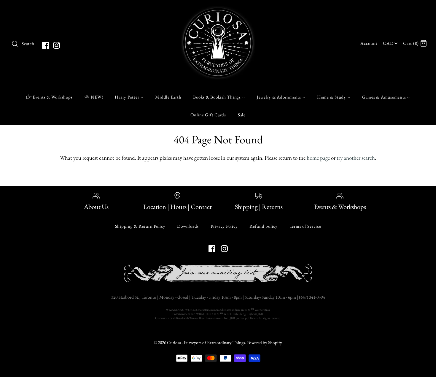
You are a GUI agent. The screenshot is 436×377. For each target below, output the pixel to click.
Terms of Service (305, 226)
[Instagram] (56, 45)
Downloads (188, 226)
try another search (356, 157)
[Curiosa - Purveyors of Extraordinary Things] (218, 10)
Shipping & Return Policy (140, 226)
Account (368, 43)
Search (28, 44)
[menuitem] (49, 97)
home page (318, 157)
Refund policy (263, 226)
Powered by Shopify (264, 343)
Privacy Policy (224, 226)
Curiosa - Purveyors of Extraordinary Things (206, 343)
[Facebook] (45, 45)
